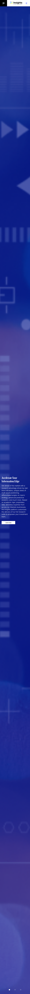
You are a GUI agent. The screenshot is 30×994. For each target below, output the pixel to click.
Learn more (8, 522)
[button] (9, 989)
